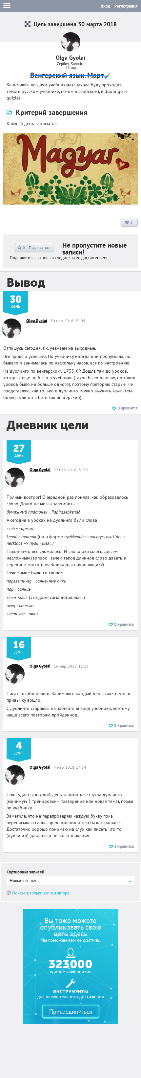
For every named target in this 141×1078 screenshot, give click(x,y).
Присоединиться (70, 1011)
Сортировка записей (25, 872)
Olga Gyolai (36, 320)
